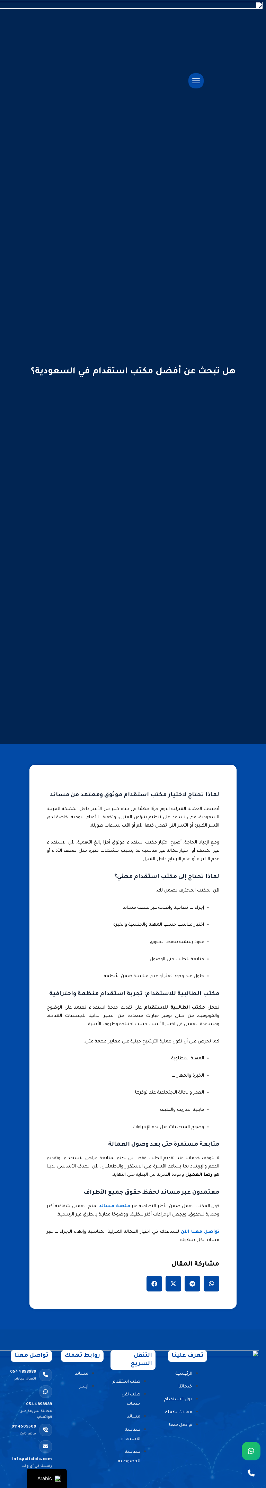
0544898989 (23, 1375)
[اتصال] (251, 1473)
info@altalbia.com (32, 1462)
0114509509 (23, 1430)
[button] (211, 1283)
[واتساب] (251, 1451)
